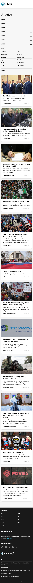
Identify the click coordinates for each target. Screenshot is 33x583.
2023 (18, 516)
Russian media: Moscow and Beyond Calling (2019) (15, 570)
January (3, 51)
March (3, 57)
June (2, 65)
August (19, 54)
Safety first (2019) (6, 573)
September (20, 57)
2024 (2, 516)
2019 (18, 522)
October (20, 60)
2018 (2, 525)
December (20, 65)
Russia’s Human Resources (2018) (10, 576)
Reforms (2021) (5, 567)
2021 (18, 519)
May (2, 62)
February (4, 54)
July (18, 51)
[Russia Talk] (16, 553)
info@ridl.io (9, 538)
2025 (18, 513)
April (2, 60)
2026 (2, 513)
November (20, 62)
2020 (2, 522)
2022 (2, 519)
